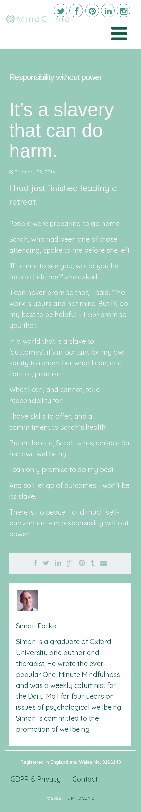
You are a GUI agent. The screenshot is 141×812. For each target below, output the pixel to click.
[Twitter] (60, 10)
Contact (85, 779)
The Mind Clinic (78, 798)
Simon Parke (36, 626)
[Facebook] (76, 10)
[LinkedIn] (108, 10)
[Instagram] (123, 10)
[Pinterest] (92, 10)
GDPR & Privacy (36, 779)
